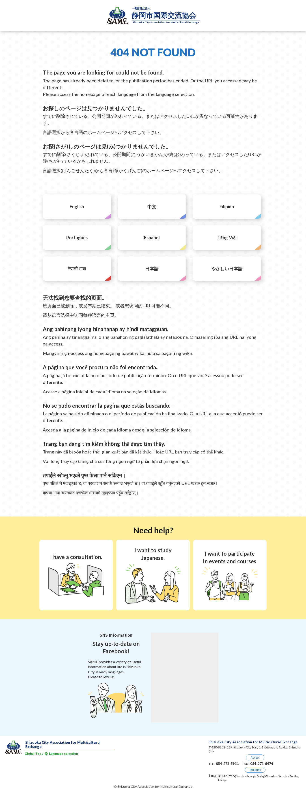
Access (255, 757)
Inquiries (255, 770)
